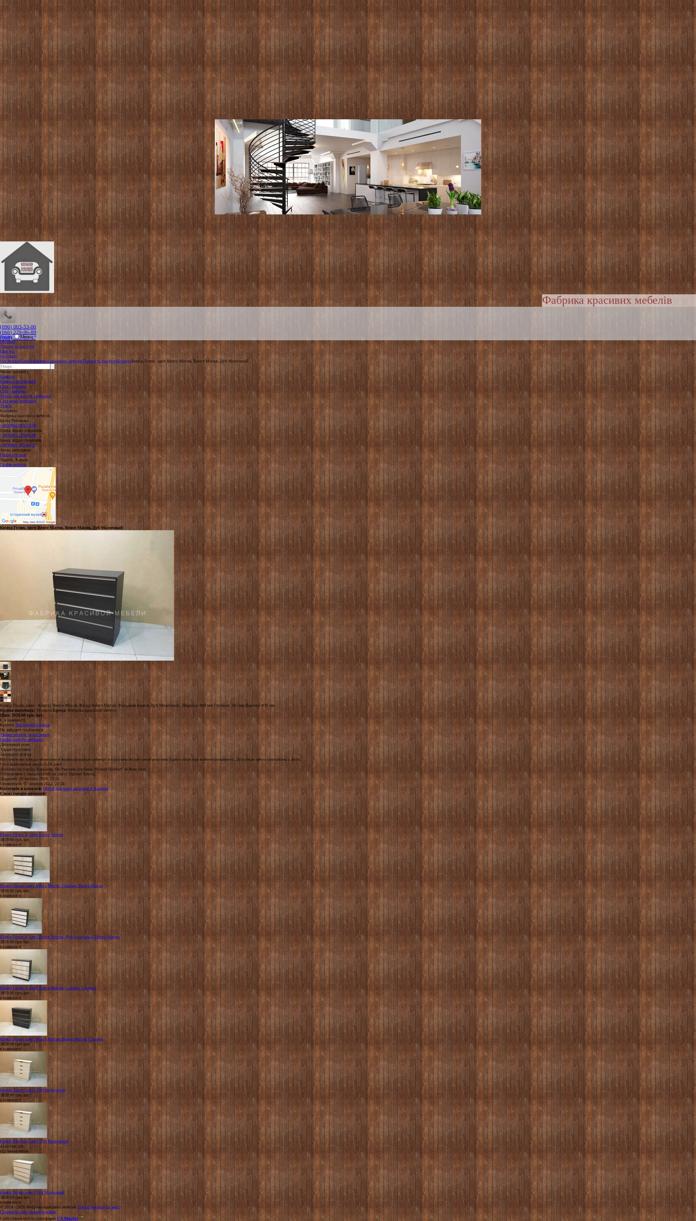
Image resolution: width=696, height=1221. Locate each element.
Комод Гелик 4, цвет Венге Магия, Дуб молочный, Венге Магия (59, 937)
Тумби (6, 406)
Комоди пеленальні (18, 381)
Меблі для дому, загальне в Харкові (75, 788)
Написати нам (13, 454)
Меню (26, 336)
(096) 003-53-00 (18, 327)
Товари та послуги (17, 346)
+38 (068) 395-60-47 (18, 445)
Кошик (7, 336)
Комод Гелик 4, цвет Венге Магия (31, 834)
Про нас (7, 351)
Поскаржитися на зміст (98, 1207)
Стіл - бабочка (13, 391)
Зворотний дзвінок (32, 725)
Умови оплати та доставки (24, 734)
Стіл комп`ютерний (18, 401)
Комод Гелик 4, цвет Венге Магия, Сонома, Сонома (48, 988)
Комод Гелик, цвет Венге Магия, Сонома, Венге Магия (51, 885)
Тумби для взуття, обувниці (25, 396)
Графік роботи (13, 464)
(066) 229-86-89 (18, 332)
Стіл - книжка (13, 386)
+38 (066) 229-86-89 (18, 435)
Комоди (7, 376)
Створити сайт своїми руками (28, 1212)
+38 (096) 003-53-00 (18, 425)
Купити (7, 725)
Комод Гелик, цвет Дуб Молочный (32, 1192)
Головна (7, 341)
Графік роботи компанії (21, 739)
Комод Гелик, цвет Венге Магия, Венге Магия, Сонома (51, 1039)
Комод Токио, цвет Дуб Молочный (32, 1090)
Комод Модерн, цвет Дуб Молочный (34, 1141)
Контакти (9, 356)
